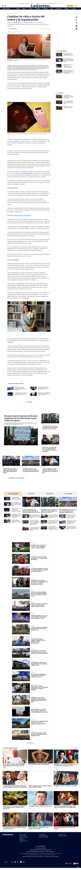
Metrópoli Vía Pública (23, 841)
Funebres (45, 3)
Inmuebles (22, 3)
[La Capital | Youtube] (21, 862)
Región (24, 8)
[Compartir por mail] (76, 29)
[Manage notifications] (78, 867)
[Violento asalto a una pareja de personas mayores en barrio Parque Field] (30, 629)
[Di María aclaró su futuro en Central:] (30, 547)
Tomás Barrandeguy (13, 28)
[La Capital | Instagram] (18, 862)
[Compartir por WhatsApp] (76, 20)
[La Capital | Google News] (24, 862)
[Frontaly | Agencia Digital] (75, 863)
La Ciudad (15, 13)
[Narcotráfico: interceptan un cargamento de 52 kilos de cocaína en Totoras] (30, 676)
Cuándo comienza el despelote (22, 215)
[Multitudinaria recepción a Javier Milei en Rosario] (65, 108)
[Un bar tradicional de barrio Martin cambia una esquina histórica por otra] (65, 54)
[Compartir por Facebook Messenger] (76, 26)
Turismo (59, 3)
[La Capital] (40, 6)
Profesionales (38, 3)
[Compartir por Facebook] (76, 14)
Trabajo (32, 3)
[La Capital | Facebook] (12, 862)
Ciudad (18, 8)
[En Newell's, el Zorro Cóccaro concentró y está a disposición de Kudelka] (30, 559)
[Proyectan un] (30, 723)
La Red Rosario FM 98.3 (43, 835)
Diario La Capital (22, 834)
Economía (37, 8)
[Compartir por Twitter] (76, 17)
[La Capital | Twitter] (15, 862)
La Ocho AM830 (42, 834)
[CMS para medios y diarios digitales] (69, 863)
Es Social (73, 8)
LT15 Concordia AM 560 (43, 837)
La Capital (9, 13)
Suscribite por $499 (69, 6)
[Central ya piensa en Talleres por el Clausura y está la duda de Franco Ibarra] (13, 521)
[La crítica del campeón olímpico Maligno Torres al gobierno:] (30, 641)
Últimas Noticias (7, 8)
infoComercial (22, 839)
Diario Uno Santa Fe (23, 835)
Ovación (31, 8)
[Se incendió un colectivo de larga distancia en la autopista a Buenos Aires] (30, 664)
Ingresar (76, 5)
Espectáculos (59, 8)
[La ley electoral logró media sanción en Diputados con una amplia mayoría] (30, 735)
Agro (51, 8)
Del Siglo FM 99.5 (62, 834)
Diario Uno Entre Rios (23, 837)
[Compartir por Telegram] (76, 23)
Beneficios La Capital (52, 3)
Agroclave (21, 838)
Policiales (45, 8)
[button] (3, 5)
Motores (27, 3)
